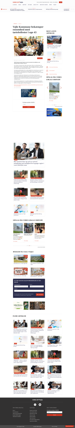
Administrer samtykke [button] (17, 416)
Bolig (20, 4)
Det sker (30, 4)
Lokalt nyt (35, 4)
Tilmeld (60, 2)
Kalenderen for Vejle (33, 413)
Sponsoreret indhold (33, 421)
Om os (14, 410)
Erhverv (24, 4)
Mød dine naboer (44, 4)
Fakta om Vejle (32, 415)
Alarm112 (15, 4)
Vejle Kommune (32, 418)
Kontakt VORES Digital (17, 415)
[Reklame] (28, 93)
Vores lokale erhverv (33, 411)
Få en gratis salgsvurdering (34, 419)
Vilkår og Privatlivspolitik (17, 413)
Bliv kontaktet (40, 294)
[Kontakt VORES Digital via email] (40, 404)
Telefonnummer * (17, 284)
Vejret (54, 4)
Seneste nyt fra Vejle (33, 410)
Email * (31, 284)
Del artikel (39, 58)
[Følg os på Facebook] (35, 404)
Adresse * (16, 288)
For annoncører (15, 411)
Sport (50, 4)
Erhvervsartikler (32, 416)
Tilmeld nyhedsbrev (69, 426)
